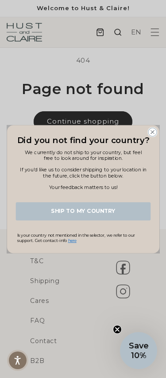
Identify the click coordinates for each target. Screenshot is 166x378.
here (72, 240)
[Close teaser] (117, 329)
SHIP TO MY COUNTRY (83, 211)
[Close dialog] (152, 132)
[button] (138, 350)
